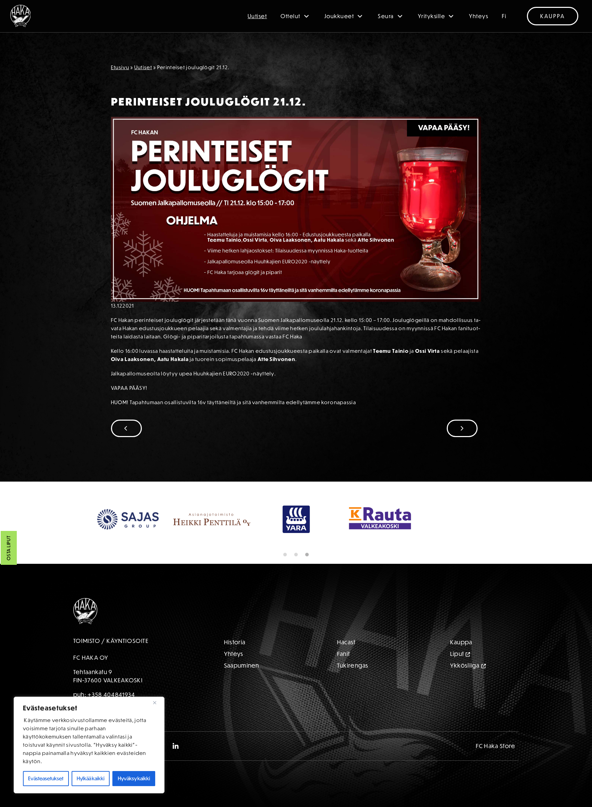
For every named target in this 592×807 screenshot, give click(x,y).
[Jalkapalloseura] (20, 16)
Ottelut (290, 16)
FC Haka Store (496, 745)
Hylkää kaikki (90, 778)
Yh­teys (234, 653)
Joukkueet (339, 16)
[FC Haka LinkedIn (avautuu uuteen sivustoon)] (176, 746)
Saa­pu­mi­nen (241, 665)
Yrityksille (431, 16)
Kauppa (552, 16)
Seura (386, 16)
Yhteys (478, 16)
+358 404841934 (111, 694)
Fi (504, 16)
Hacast (346, 642)
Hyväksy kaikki (134, 778)
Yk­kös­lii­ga (465, 665)
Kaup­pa (461, 642)
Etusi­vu (120, 67)
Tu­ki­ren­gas (353, 665)
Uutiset (257, 16)
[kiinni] (157, 702)
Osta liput (8, 548)
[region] (89, 745)
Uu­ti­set (143, 67)
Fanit (343, 653)
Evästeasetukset (45, 778)
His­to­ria (234, 642)
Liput (457, 653)
